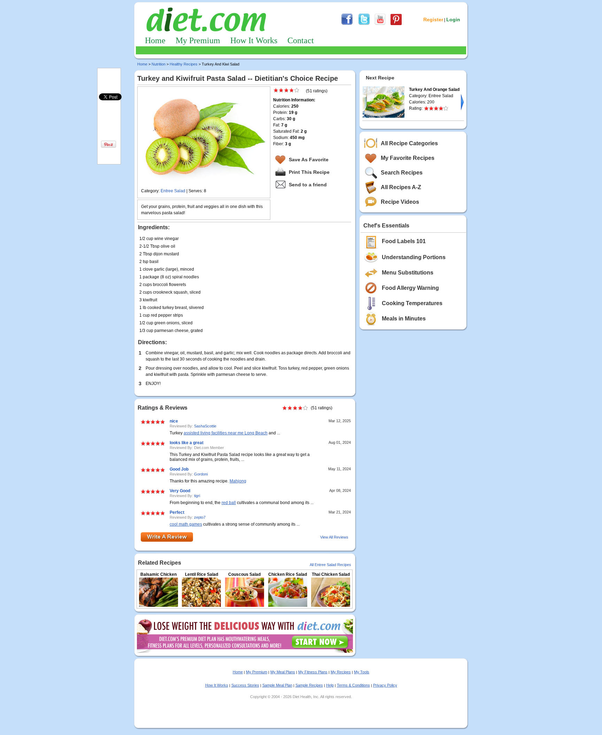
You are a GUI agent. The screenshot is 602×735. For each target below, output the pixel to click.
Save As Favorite (309, 159)
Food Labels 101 (404, 241)
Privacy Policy (385, 685)
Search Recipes (402, 173)
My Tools (361, 672)
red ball (229, 502)
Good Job (179, 469)
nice (174, 421)
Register (433, 19)
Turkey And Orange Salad (434, 89)
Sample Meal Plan (277, 685)
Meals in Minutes (404, 319)
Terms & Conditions (353, 685)
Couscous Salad (244, 574)
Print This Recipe (309, 172)
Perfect (177, 512)
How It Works (253, 40)
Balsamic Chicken (158, 574)
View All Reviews (334, 537)
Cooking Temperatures (412, 303)
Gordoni (201, 474)
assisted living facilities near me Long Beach (226, 433)
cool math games (186, 524)
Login (453, 19)
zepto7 (200, 517)
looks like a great (186, 442)
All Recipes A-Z (401, 187)
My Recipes (341, 672)
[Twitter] (364, 24)
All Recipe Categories (409, 143)
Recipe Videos (400, 202)
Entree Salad (173, 190)
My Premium (198, 40)
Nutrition (158, 64)
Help (330, 685)
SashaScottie (205, 426)
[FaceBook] (347, 24)
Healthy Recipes (184, 64)
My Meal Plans (282, 672)
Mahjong (238, 481)
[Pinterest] (396, 24)
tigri (197, 496)
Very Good (180, 490)
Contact (300, 40)
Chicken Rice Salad (287, 574)
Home (155, 40)
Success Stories (245, 685)
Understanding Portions (414, 257)
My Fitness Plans (312, 672)
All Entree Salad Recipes (330, 565)
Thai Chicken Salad (331, 574)
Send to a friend (308, 184)
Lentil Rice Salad (201, 574)
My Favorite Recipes (407, 158)
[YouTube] (380, 24)
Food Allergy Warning (410, 288)
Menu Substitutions (407, 273)
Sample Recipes (309, 685)
